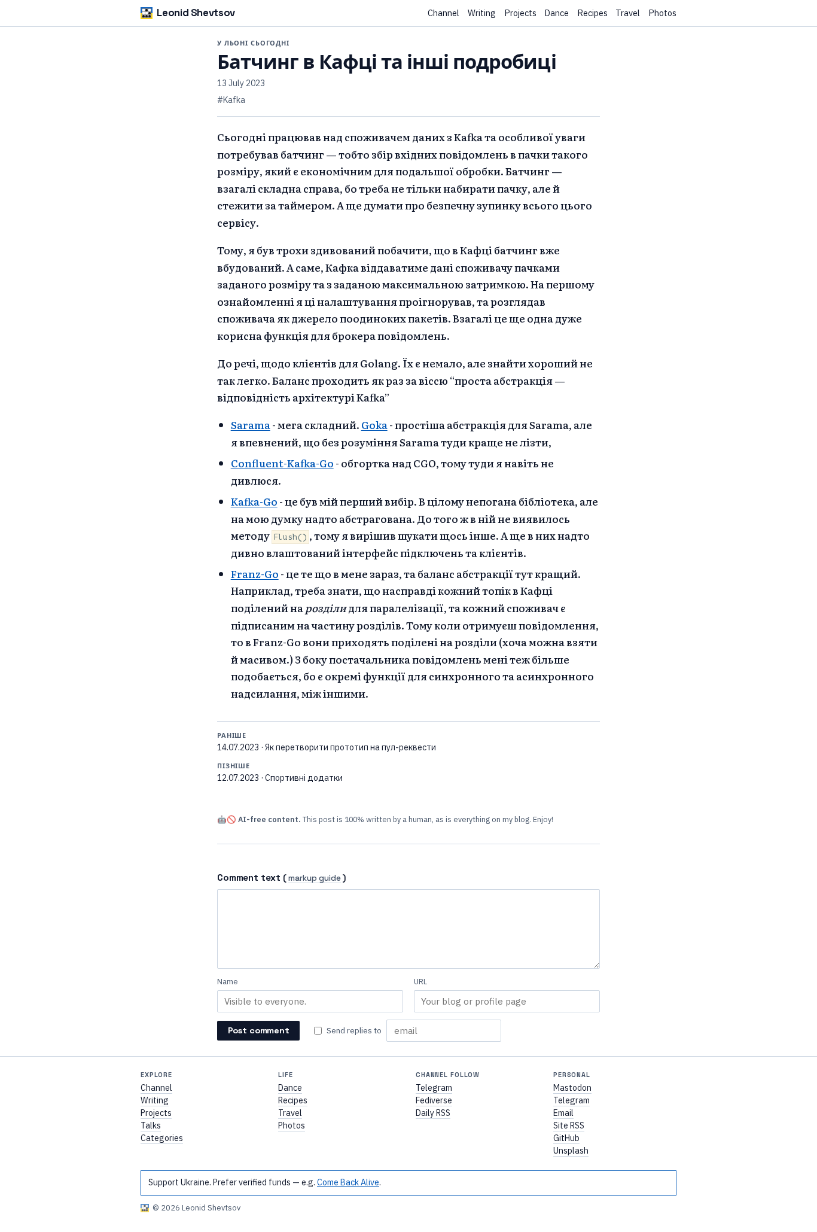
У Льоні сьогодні (253, 43)
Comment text (249, 877)
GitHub (566, 1138)
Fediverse (434, 1100)
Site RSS (568, 1125)
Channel (443, 13)
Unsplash (571, 1150)
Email (563, 1113)
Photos (662, 13)
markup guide (314, 878)
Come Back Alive (348, 1182)
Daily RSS (433, 1113)
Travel (627, 13)
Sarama (250, 424)
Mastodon (572, 1087)
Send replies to (354, 1030)
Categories (162, 1138)
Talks (151, 1125)
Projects (520, 13)
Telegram (434, 1087)
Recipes (592, 13)
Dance (556, 13)
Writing (482, 13)
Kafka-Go (254, 501)
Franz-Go (255, 573)
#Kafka (231, 100)
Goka (374, 424)
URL (420, 982)
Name (227, 982)
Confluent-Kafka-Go (282, 462)
